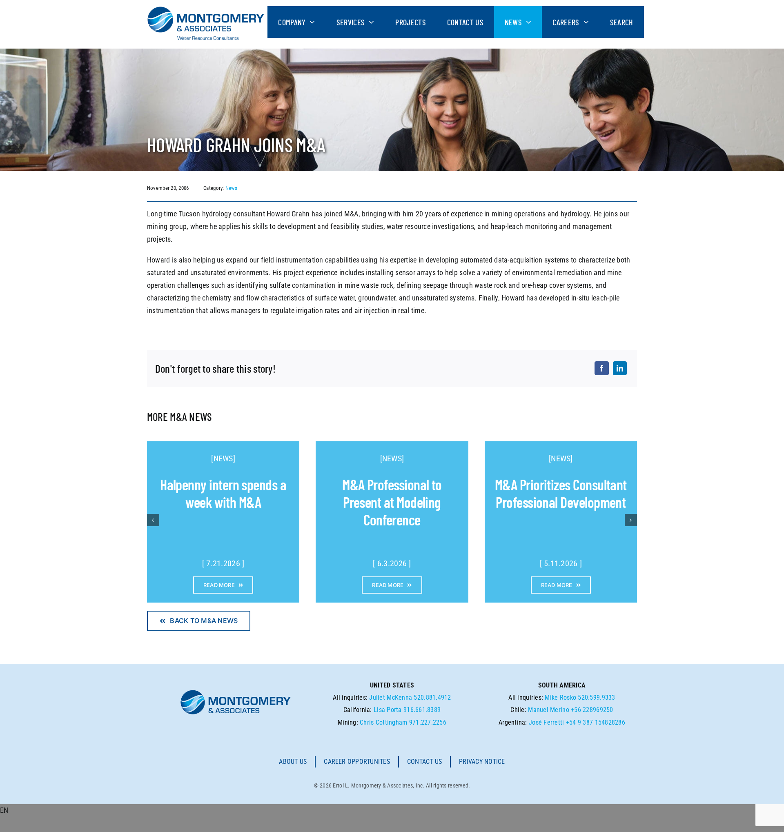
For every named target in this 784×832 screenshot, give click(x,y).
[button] (392, 810)
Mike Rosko (560, 697)
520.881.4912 (432, 697)
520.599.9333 (596, 697)
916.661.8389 (422, 710)
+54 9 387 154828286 (595, 722)
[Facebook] (601, 368)
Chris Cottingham (383, 722)
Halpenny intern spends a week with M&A (223, 493)
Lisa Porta (388, 710)
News (231, 188)
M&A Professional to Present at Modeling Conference (392, 502)
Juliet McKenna (390, 697)
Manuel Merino (548, 710)
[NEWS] (223, 458)
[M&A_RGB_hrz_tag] (206, 9)
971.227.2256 (427, 722)
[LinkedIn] (620, 368)
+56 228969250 (592, 710)
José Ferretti (546, 722)
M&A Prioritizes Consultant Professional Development (561, 493)
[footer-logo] (235, 692)
